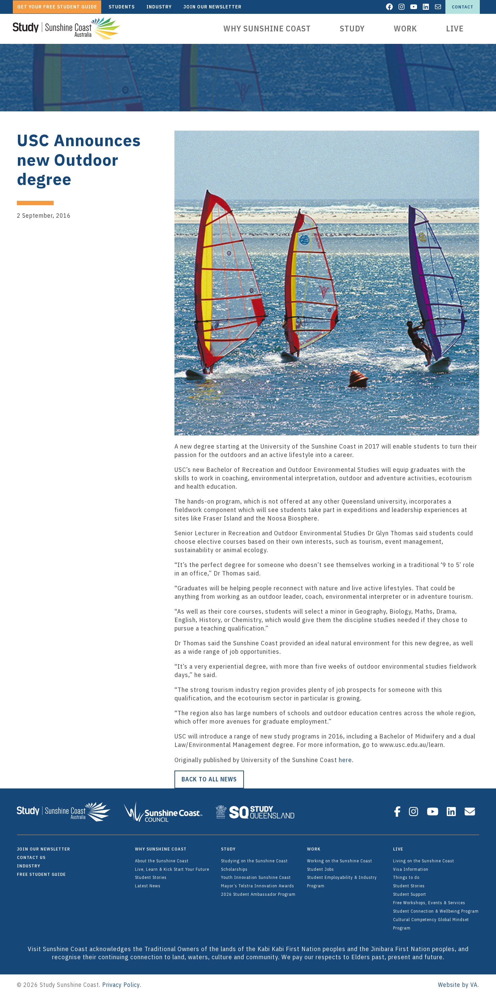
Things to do (406, 877)
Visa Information (411, 869)
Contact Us (31, 857)
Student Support (409, 894)
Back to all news (209, 779)
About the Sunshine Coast (162, 860)
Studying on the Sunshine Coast (254, 860)
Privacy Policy (121, 985)
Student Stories (151, 877)
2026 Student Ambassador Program (258, 894)
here (345, 759)
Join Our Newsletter (43, 849)
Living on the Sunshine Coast (423, 860)
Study (352, 28)
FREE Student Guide (41, 874)
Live (455, 28)
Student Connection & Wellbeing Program (436, 911)
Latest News (148, 885)
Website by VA (457, 985)
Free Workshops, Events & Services (429, 902)
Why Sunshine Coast (267, 28)
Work (405, 28)
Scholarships (234, 869)
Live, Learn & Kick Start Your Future (172, 869)
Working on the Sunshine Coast (339, 860)
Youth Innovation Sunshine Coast (256, 877)
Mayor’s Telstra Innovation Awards (257, 885)
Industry (28, 865)
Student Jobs (320, 869)
